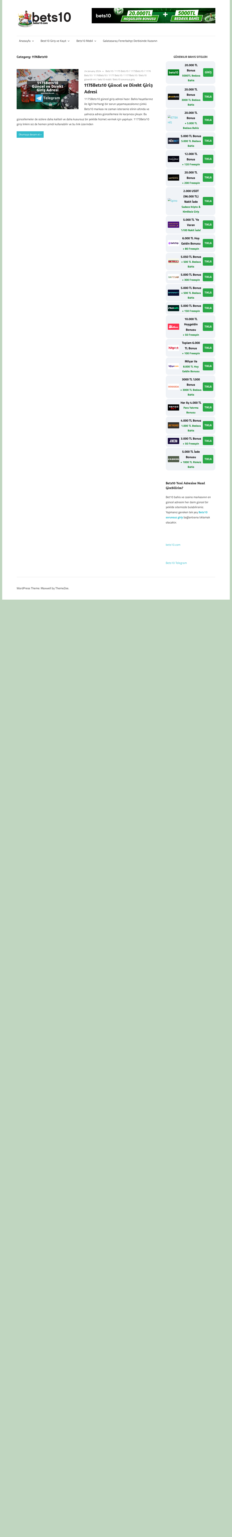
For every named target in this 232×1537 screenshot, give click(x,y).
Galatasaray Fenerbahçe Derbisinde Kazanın (130, 41)
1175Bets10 (136, 71)
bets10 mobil (104, 79)
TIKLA (208, 96)
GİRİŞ (208, 72)
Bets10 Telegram (176, 563)
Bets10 (109, 71)
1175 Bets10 (121, 71)
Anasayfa (25, 41)
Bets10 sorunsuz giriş (124, 79)
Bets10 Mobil (84, 41)
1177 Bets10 (115, 75)
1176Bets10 (100, 75)
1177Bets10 (130, 75)
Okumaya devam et (29, 134)
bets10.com (173, 544)
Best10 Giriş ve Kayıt (53, 41)
